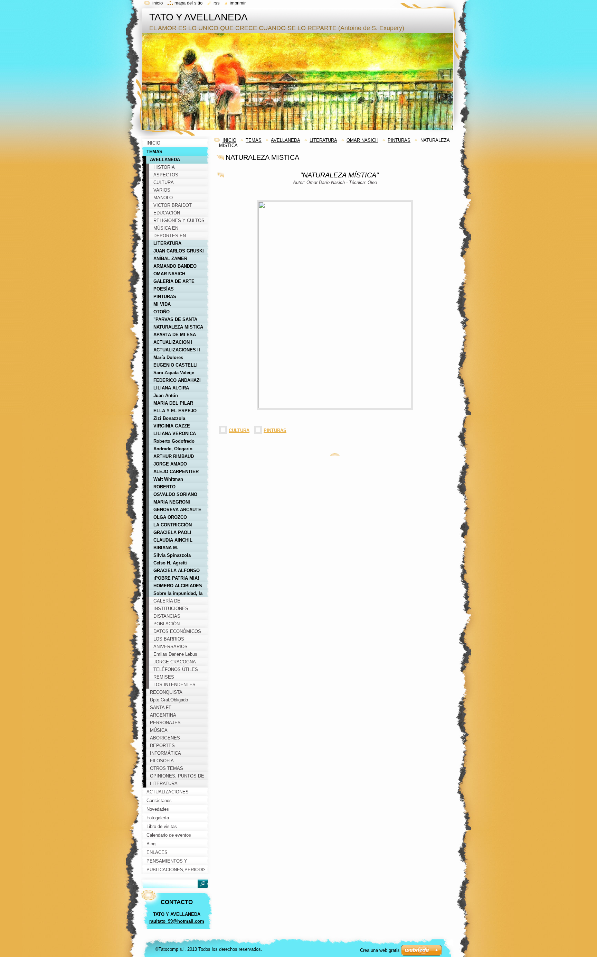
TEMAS (254, 140)
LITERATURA (323, 140)
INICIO (229, 140)
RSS (217, 3)
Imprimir (238, 3)
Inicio (157, 3)
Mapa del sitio (188, 3)
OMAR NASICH (362, 140)
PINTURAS (399, 140)
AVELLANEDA (285, 140)
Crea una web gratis (380, 950)
